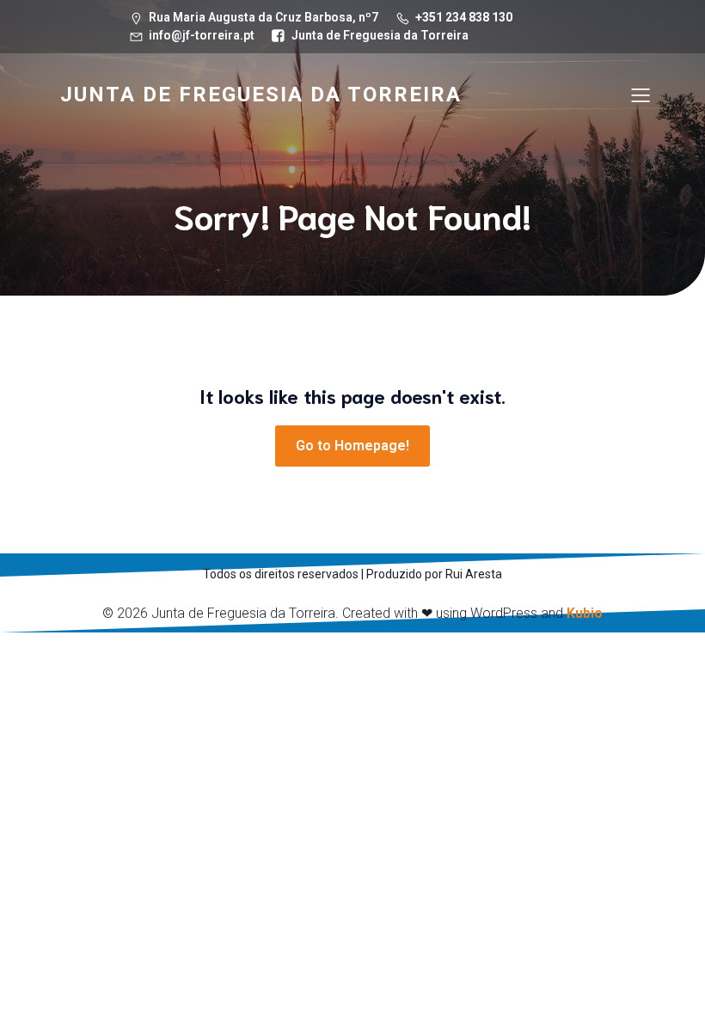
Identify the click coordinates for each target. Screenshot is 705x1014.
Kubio (585, 613)
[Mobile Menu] (640, 94)
